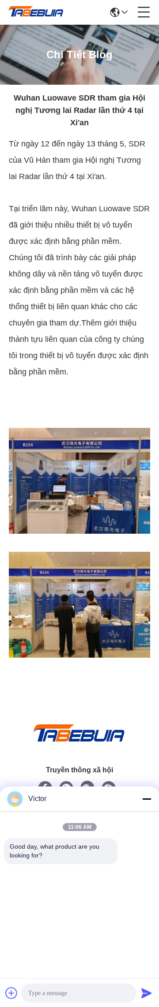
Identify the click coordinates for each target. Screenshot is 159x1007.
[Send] (147, 993)
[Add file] (11, 993)
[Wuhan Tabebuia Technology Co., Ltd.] (36, 12)
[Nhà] (79, 744)
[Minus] (146, 799)
